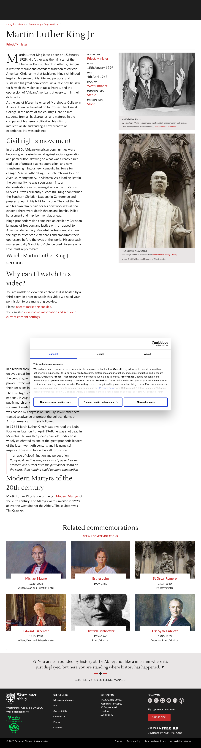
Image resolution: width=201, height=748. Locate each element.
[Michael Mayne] (36, 559)
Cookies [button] (118, 741)
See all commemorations (100, 535)
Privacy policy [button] (133, 741)
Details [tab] (100, 353)
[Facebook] (150, 700)
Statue (91, 95)
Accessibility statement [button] (181, 741)
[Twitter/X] (156, 700)
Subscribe (159, 717)
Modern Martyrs (67, 496)
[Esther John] (100, 559)
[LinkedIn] (175, 700)
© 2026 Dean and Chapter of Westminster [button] (27, 741)
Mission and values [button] (63, 699)
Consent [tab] (53, 353)
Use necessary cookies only (55, 402)
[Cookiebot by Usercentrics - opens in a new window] (154, 343)
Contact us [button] (59, 716)
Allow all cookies (145, 402)
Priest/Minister (16, 44)
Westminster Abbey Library (164, 255)
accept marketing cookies (33, 306)
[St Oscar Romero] (165, 559)
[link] (170, 728)
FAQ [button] (55, 705)
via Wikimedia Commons (165, 127)
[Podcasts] (181, 701)
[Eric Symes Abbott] (165, 612)
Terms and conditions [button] (155, 741)
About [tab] (147, 353)
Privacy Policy (107, 387)
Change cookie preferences (99, 402)
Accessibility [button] (60, 710)
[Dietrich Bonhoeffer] (100, 612)
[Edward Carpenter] (36, 612)
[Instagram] (162, 700)
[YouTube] (168, 700)
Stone (91, 104)
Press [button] (56, 721)
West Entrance (97, 86)
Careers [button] (57, 727)
